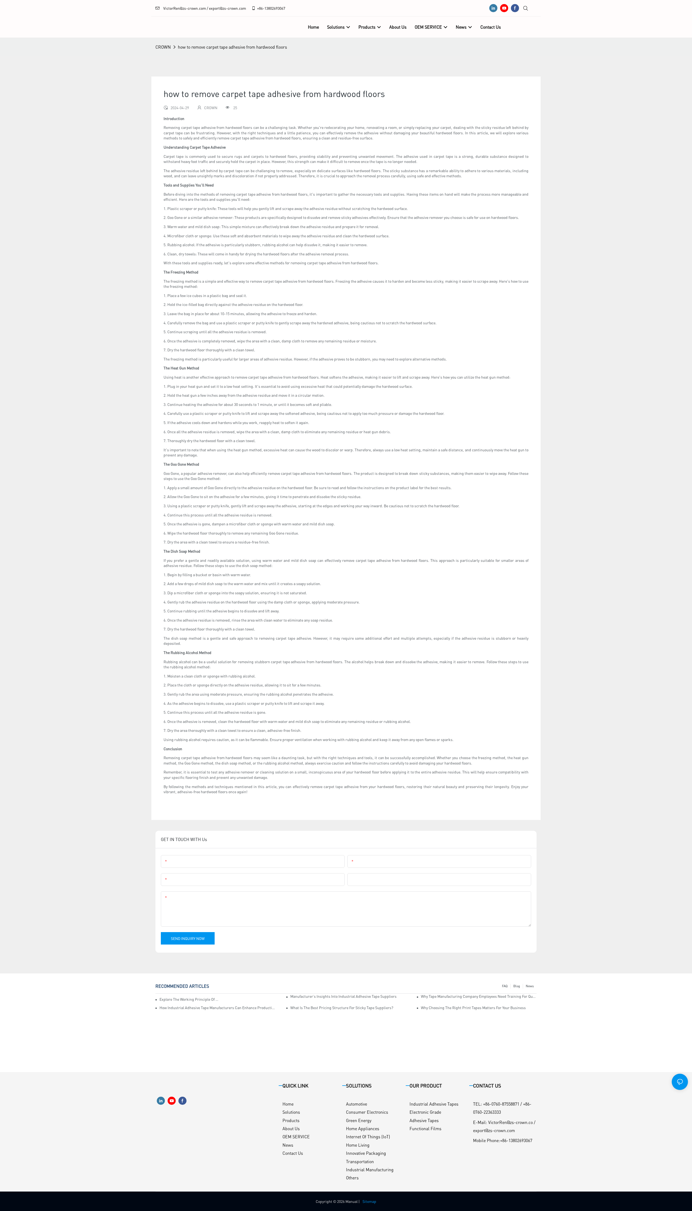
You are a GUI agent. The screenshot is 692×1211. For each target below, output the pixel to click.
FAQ (505, 986)
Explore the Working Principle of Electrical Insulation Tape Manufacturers (189, 999)
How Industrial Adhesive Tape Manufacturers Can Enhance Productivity (217, 1007)
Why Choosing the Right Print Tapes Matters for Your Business (473, 1007)
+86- (260, 8)
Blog (516, 986)
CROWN (163, 47)
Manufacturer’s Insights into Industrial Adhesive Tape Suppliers (343, 996)
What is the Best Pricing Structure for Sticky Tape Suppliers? (341, 1007)
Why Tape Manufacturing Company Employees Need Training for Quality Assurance (479, 996)
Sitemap (369, 1201)
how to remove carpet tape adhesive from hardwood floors (232, 47)
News (530, 986)
